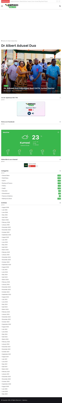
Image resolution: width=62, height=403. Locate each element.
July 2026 (4, 210)
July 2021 (4, 359)
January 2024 (5, 284)
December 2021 (6, 346)
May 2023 (5, 304)
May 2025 (4, 244)
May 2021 (4, 364)
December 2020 (6, 376)
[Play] (29, 113)
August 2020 (5, 386)
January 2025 (5, 254)
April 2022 (4, 336)
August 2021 (5, 356)
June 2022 (5, 331)
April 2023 (5, 307)
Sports (4, 180)
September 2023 (6, 294)
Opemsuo (24, 400)
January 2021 (5, 374)
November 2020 (6, 379)
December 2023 (6, 287)
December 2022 (6, 316)
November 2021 (6, 349)
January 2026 (5, 224)
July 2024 (4, 269)
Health (4, 188)
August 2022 (5, 326)
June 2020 (5, 391)
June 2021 (5, 361)
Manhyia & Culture (7, 198)
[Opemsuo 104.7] (11, 6)
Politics (4, 185)
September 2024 (6, 264)
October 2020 (5, 381)
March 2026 (5, 219)
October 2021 (5, 351)
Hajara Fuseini (8, 90)
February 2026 (6, 222)
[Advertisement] (31, 27)
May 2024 (5, 274)
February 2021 (6, 371)
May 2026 (5, 215)
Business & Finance (7, 183)
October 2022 (5, 321)
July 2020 (4, 389)
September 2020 (6, 384)
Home (3, 40)
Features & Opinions (7, 196)
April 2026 (5, 217)
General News (5, 175)
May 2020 (5, 394)
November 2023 (6, 289)
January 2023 (5, 314)
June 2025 (5, 242)
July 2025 (4, 239)
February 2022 (6, 341)
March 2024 (5, 279)
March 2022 (5, 339)
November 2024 (6, 259)
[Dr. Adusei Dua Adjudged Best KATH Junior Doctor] (31, 72)
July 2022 (4, 329)
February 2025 (6, 252)
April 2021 (4, 366)
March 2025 (5, 249)
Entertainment (6, 193)
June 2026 (5, 212)
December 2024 (6, 257)
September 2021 (6, 354)
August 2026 (5, 207)
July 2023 (4, 299)
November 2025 (6, 229)
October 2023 (5, 292)
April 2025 (4, 247)
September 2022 (6, 324)
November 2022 (6, 319)
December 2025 (6, 227)
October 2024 (5, 262)
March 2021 (5, 369)
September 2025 (6, 234)
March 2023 (5, 309)
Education (4, 191)
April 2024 (5, 277)
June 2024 (5, 272)
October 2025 (5, 232)
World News (5, 178)
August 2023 (5, 297)
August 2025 (5, 237)
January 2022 (5, 344)
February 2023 (6, 311)
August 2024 (5, 267)
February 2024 (6, 282)
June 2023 (5, 302)
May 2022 (4, 334)
